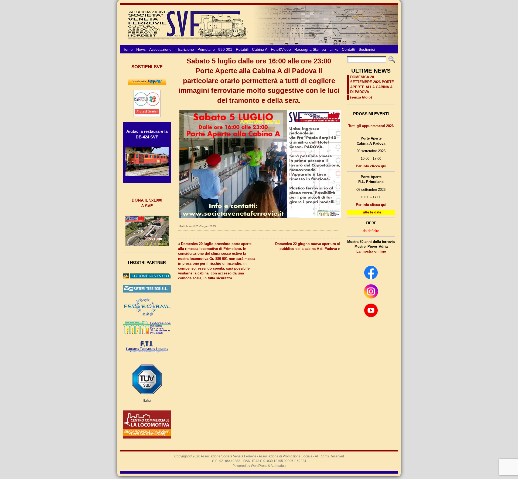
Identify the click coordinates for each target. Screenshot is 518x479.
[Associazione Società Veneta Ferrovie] (259, 25)
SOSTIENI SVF (146, 66)
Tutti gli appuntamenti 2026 (371, 126)
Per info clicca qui (371, 166)
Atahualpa (278, 466)
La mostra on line (371, 251)
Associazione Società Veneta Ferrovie (228, 456)
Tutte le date (371, 212)
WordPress (259, 466)
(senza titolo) (361, 97)
